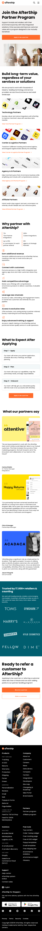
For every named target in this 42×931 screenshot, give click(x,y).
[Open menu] (38, 2)
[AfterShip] (9, 2)
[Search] (34, 3)
